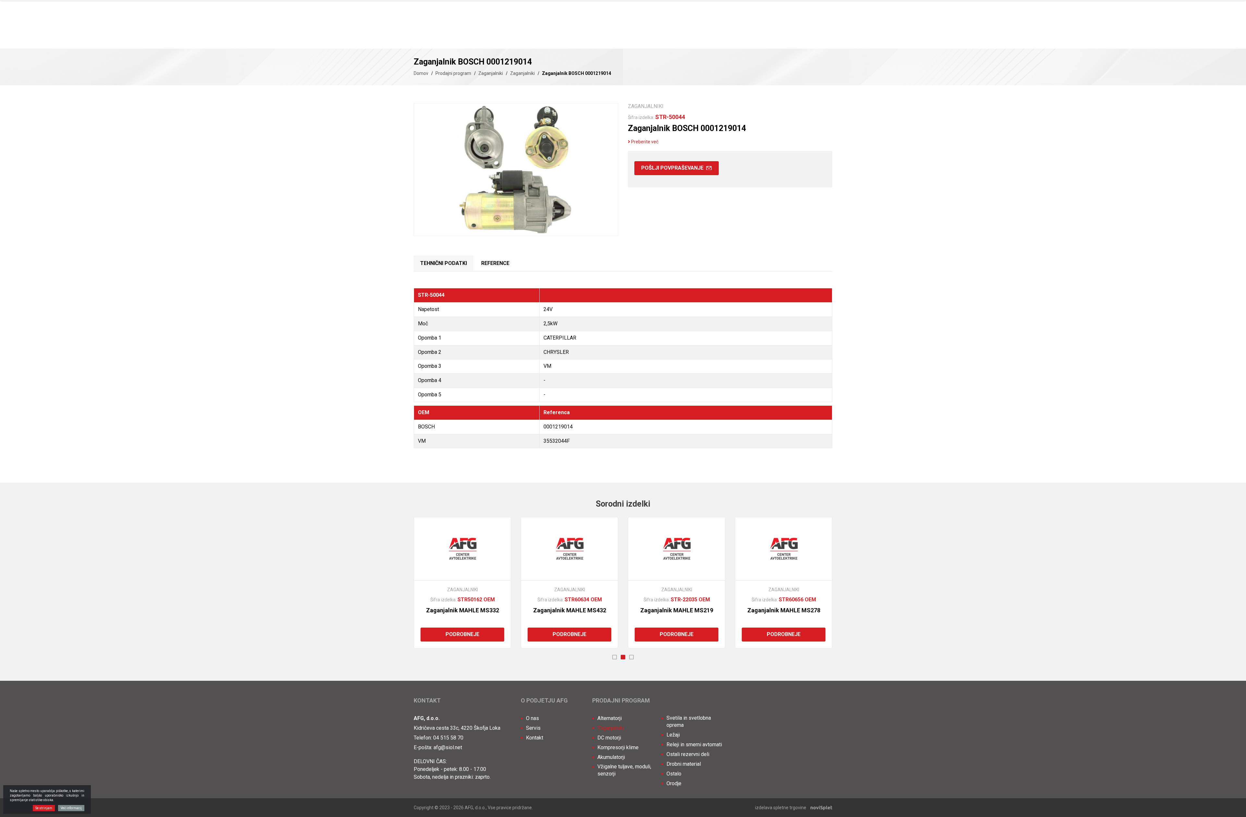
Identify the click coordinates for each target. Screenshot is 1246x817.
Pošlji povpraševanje (673, 168)
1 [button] (614, 657)
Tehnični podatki (443, 263)
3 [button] (631, 657)
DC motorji (609, 738)
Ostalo (673, 774)
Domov (421, 73)
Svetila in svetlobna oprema (688, 721)
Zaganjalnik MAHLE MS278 (783, 610)
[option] (462, 582)
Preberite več (644, 141)
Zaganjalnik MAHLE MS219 (676, 610)
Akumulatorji (611, 757)
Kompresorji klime (618, 747)
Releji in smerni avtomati (694, 744)
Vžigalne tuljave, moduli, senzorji (624, 770)
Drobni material (683, 764)
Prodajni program (453, 73)
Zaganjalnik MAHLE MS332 (462, 610)
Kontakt (534, 738)
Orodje (673, 783)
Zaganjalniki (490, 73)
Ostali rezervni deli (687, 754)
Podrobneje (462, 634)
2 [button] (623, 657)
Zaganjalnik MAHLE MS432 (569, 610)
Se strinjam (43, 808)
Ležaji (673, 735)
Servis (533, 728)
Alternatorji (609, 718)
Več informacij (71, 808)
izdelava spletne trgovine (780, 807)
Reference (495, 263)
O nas (532, 718)
